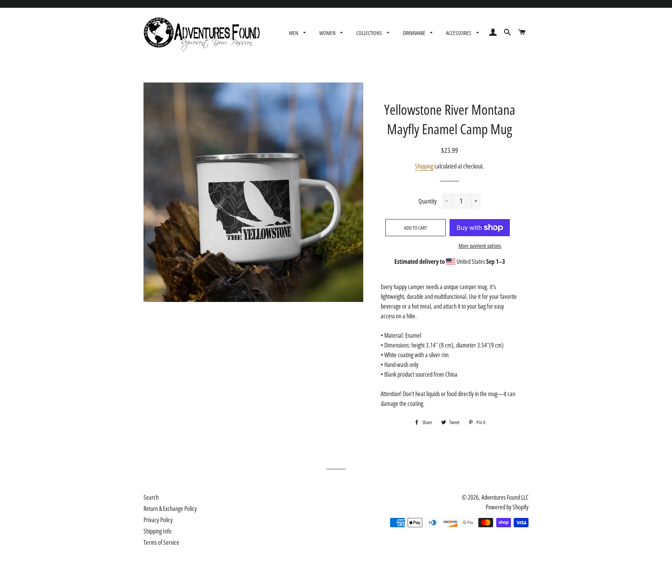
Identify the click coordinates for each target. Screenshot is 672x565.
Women (328, 33)
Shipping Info (158, 531)
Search (151, 497)
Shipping (424, 166)
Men (294, 33)
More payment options (479, 245)
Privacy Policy (158, 520)
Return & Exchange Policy (170, 508)
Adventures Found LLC (504, 497)
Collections (369, 33)
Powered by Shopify (507, 507)
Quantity (427, 201)
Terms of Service (161, 542)
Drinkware (415, 33)
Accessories (459, 33)
